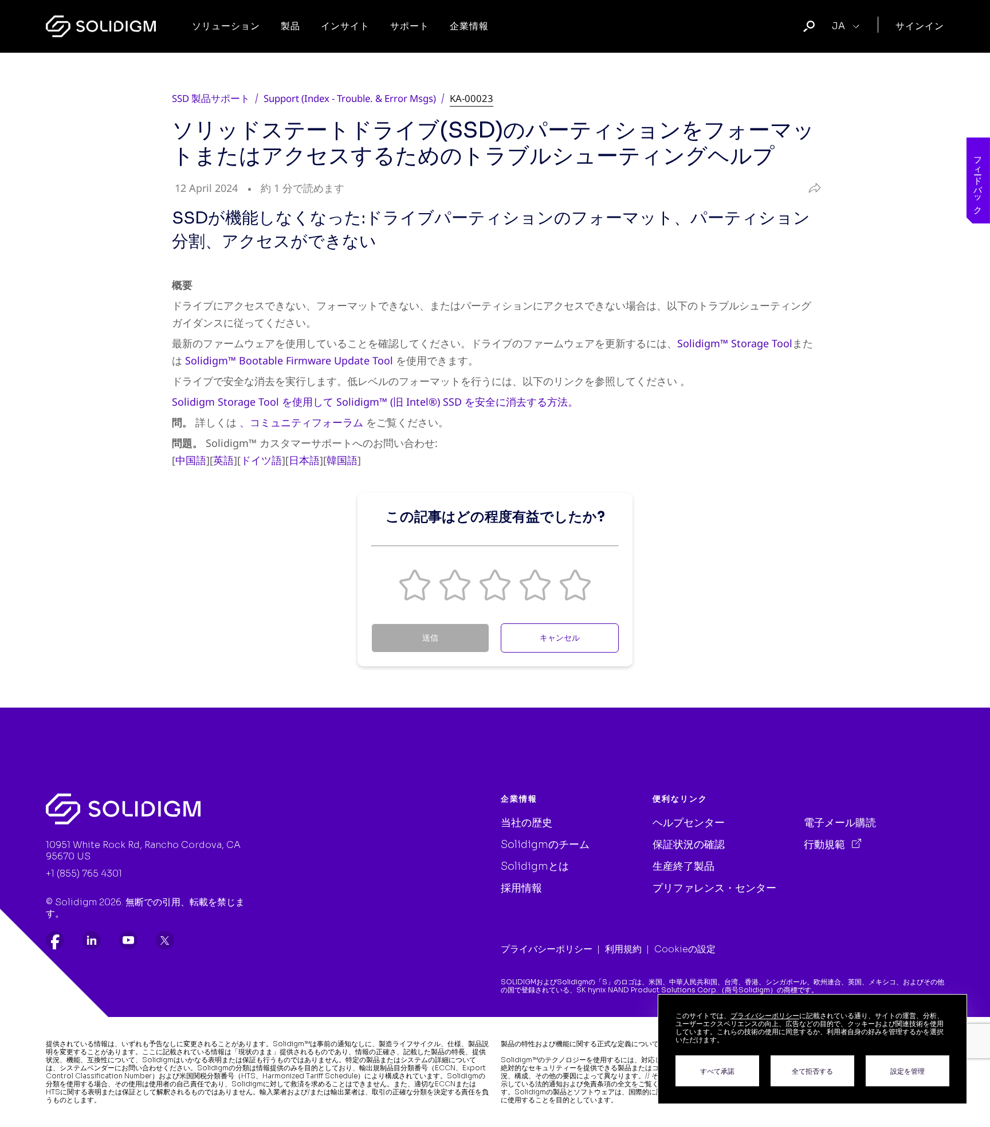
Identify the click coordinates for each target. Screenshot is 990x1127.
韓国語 (342, 460)
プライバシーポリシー (546, 949)
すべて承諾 (717, 1071)
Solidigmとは (535, 866)
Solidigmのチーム (545, 844)
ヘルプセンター (689, 822)
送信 (430, 638)
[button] (415, 585)
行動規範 (825, 844)
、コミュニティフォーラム (301, 422)
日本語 (304, 460)
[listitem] (55, 940)
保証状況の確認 (689, 844)
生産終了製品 (683, 866)
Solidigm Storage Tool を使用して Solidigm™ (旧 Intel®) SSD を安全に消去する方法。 (375, 402)
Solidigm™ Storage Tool (734, 343)
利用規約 (623, 949)
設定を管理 (907, 1071)
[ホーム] (101, 26)
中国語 (190, 460)
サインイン (919, 26)
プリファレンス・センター (714, 888)
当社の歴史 (526, 822)
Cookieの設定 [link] (685, 949)
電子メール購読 (840, 822)
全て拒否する (812, 1071)
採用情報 (521, 888)
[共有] (811, 188)
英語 (223, 460)
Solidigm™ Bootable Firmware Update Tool (289, 360)
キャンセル (560, 638)
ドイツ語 (261, 460)
